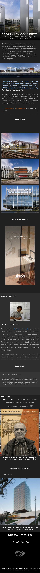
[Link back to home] (20, 536)
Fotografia (23, 406)
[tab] (8, 399)
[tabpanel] (20, 439)
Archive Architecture (20, 468)
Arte (17, 399)
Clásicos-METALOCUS (29, 399)
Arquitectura (8, 399)
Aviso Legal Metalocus (32, 568)
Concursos (10, 402)
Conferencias (21, 402)
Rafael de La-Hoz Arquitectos (13, 90)
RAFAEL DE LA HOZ (10, 324)
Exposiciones (12, 406)
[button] (3, 439)
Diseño (31, 402)
